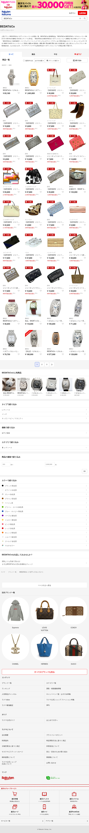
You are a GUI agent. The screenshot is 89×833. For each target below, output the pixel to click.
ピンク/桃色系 (9, 524)
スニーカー (28, 219)
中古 (55, 54)
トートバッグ (51, 88)
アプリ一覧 (49, 821)
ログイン (72, 13)
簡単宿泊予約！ (74, 800)
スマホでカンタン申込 (15, 813)
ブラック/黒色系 (10, 486)
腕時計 (5, 88)
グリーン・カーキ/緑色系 (13, 507)
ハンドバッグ (73, 219)
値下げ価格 (6, 433)
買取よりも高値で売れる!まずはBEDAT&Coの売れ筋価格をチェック (17, 562)
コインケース (7, 252)
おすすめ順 (39, 60)
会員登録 (82, 13)
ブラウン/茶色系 (10, 498)
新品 (33, 54)
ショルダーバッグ (30, 186)
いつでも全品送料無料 (44, 800)
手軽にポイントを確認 (74, 813)
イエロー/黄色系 (10, 520)
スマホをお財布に (44, 813)
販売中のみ (29, 60)
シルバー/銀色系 (10, 537)
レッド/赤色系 (9, 528)
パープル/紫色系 (10, 515)
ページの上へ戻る (44, 585)
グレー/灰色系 (9, 494)
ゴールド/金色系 (10, 541)
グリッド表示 (53, 60)
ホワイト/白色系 (10, 490)
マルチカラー (9, 545)
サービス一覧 (5, 821)
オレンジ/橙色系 (10, 532)
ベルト (27, 252)
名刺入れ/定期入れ (53, 154)
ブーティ (72, 121)
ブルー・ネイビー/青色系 (13, 511)
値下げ (78, 54)
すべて (11, 54)
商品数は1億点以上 (15, 800)
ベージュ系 (8, 503)
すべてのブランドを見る (44, 672)
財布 (70, 88)
